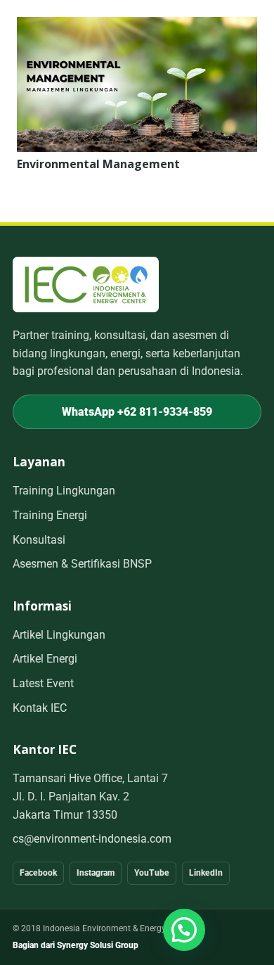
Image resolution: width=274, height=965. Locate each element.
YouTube (151, 873)
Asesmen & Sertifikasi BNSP (82, 563)
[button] (184, 930)
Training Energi (50, 515)
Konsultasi (39, 540)
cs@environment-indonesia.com (92, 838)
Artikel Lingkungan (59, 634)
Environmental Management (98, 164)
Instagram (96, 873)
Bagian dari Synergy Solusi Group (75, 945)
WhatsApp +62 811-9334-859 (137, 411)
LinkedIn (206, 873)
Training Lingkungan (64, 490)
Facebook (38, 873)
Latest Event (43, 683)
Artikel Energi (45, 658)
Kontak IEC (40, 708)
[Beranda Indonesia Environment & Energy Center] (86, 284)
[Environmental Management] (137, 26)
